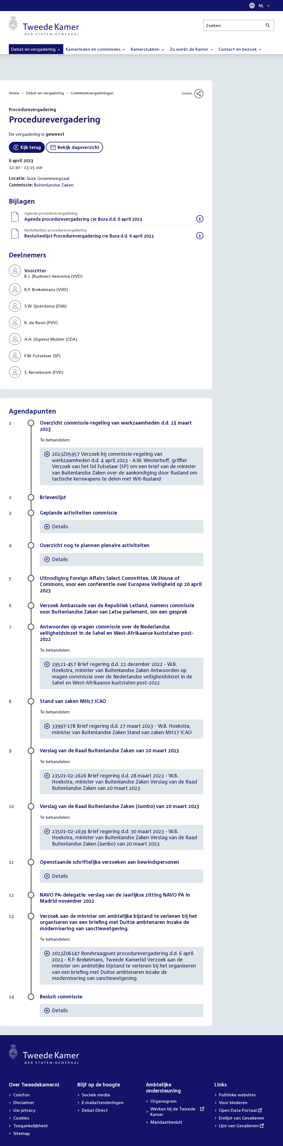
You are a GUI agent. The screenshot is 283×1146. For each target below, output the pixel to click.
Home (14, 92)
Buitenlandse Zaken (54, 185)
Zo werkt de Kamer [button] (189, 49)
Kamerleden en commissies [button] (94, 49)
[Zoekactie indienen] (268, 25)
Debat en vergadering (45, 92)
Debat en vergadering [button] (34, 49)
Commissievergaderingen (92, 92)
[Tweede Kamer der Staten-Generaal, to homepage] (44, 25)
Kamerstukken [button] (146, 49)
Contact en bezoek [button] (238, 49)
